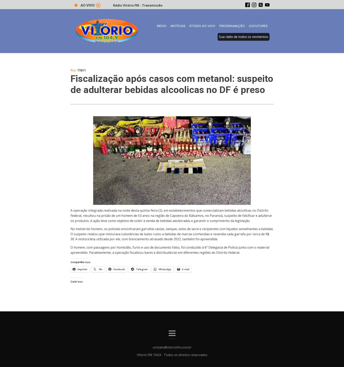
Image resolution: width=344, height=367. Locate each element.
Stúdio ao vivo (202, 26)
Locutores (258, 26)
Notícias (177, 26)
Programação (232, 26)
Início (161, 26)
